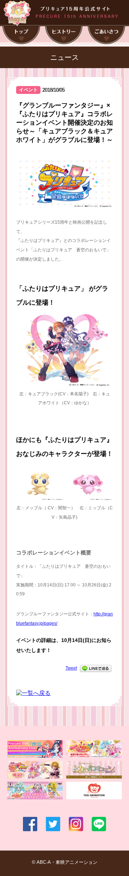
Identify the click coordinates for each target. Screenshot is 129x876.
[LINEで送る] (95, 668)
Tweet (71, 668)
